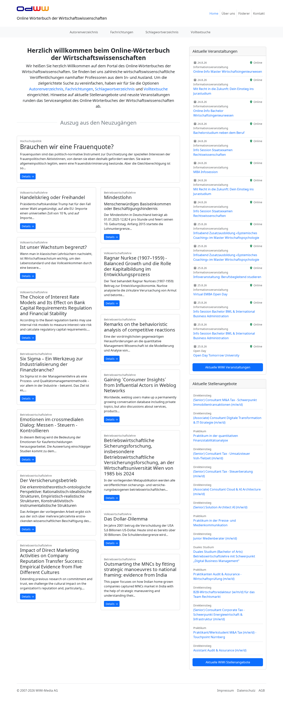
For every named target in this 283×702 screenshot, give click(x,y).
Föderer (244, 13)
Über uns (228, 13)
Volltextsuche (200, 32)
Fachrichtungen (121, 32)
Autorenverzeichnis (84, 32)
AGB (262, 690)
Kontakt (259, 13)
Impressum (225, 690)
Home (213, 13)
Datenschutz (246, 690)
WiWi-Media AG (47, 690)
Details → (28, 176)
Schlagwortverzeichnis (162, 32)
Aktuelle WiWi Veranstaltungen (227, 367)
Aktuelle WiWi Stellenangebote (228, 662)
